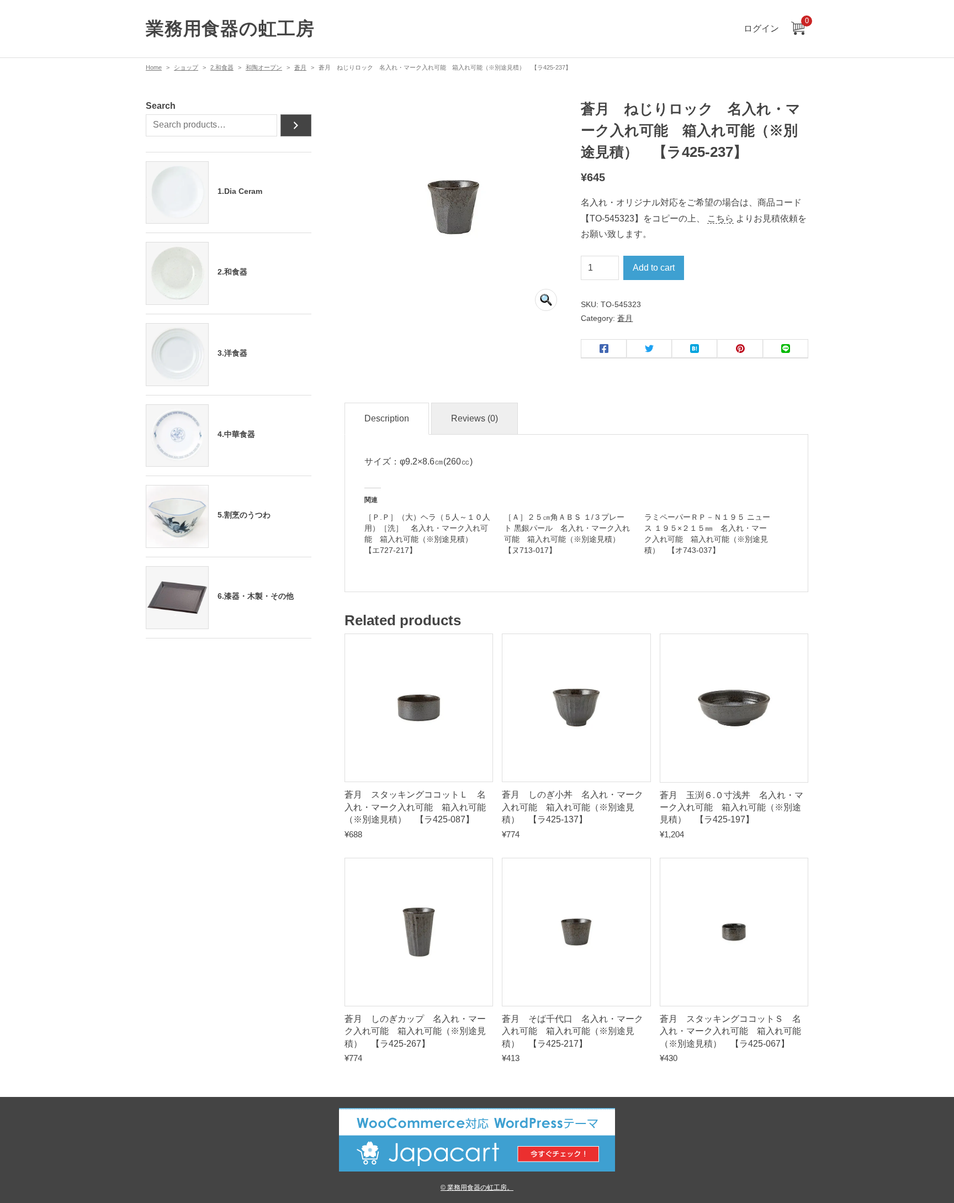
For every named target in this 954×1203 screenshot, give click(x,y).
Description (386, 418)
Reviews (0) (474, 418)
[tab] (386, 419)
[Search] (295, 125)
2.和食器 (222, 67)
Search (161, 105)
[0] (797, 29)
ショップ (186, 67)
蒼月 (300, 67)
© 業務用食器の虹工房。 (477, 1187)
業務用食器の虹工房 (230, 28)
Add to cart (654, 267)
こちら (720, 218)
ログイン (761, 28)
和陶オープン (264, 67)
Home (154, 67)
